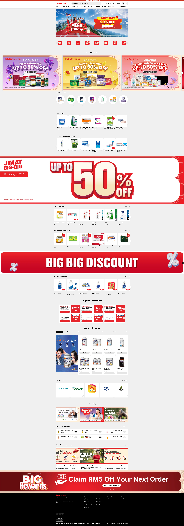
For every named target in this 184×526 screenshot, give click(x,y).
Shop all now (127, 206)
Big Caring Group (87, 496)
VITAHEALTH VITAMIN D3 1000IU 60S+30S (96, 349)
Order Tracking (98, 504)
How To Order (98, 498)
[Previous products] (57, 123)
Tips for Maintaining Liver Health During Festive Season (67, 466)
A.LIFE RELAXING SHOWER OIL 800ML (67, 436)
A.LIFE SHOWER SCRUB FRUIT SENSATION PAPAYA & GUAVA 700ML (116, 436)
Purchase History (110, 496)
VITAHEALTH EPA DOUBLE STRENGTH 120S (108, 369)
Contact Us (86, 499)
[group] (60, 101)
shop (76, 431)
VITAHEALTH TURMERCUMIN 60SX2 (96, 369)
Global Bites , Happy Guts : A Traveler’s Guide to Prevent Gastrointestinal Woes (115, 466)
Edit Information (109, 499)
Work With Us (86, 501)
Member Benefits (121, 496)
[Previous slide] (1, 73)
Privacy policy (105, 523)
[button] (58, 6)
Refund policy (125, 523)
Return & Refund (98, 499)
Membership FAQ (121, 499)
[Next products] (127, 123)
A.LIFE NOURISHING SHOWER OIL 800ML (67, 430)
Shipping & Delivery (99, 501)
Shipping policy (119, 523)
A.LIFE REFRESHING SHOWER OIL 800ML (91, 430)
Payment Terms (98, 502)
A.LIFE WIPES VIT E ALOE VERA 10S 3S (91, 436)
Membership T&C (121, 498)
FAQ (96, 496)
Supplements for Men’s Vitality (88, 465)
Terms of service (112, 523)
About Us (85, 498)
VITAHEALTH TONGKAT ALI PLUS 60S (121, 349)
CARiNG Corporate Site (88, 502)
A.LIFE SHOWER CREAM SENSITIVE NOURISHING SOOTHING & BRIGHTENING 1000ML (116, 430)
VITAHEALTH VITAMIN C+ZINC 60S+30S (84, 369)
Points (108, 498)
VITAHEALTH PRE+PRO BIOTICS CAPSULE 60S (108, 349)
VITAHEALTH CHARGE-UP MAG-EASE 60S (121, 369)
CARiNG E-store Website (88, 504)
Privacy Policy (86, 507)
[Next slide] (182, 73)
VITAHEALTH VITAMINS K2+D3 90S (84, 349)
